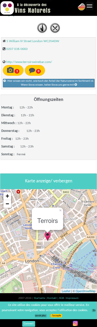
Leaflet (66, 291)
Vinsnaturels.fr (26, 8)
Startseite (40, 298)
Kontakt (52, 298)
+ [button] (7, 196)
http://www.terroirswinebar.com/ (29, 62)
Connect (29, 323)
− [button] (7, 204)
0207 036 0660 (17, 49)
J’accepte (56, 316)
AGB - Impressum (69, 298)
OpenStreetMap (85, 291)
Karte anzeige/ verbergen (48, 181)
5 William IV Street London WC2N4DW (32, 41)
